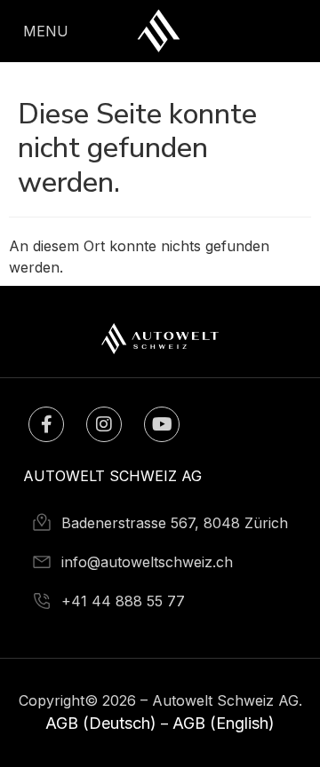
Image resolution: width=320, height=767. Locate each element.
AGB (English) (223, 723)
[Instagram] (104, 424)
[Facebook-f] (46, 424)
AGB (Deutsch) (100, 723)
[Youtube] (162, 424)
